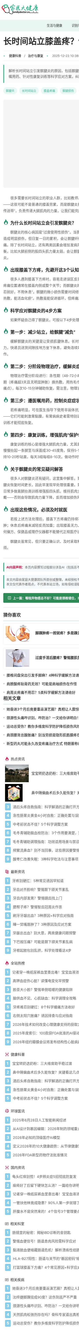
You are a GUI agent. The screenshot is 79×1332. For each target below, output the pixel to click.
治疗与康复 (35, 56)
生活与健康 (54, 25)
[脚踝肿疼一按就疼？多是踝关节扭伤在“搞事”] (19, 634)
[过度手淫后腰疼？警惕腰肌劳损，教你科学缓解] (19, 658)
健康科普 (15, 56)
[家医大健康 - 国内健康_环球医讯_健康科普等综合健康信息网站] (20, 10)
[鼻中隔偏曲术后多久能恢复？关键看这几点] (18, 793)
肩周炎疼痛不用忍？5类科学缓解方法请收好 (41, 692)
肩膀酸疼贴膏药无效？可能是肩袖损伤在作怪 (42, 684)
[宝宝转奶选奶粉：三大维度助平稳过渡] (18, 773)
